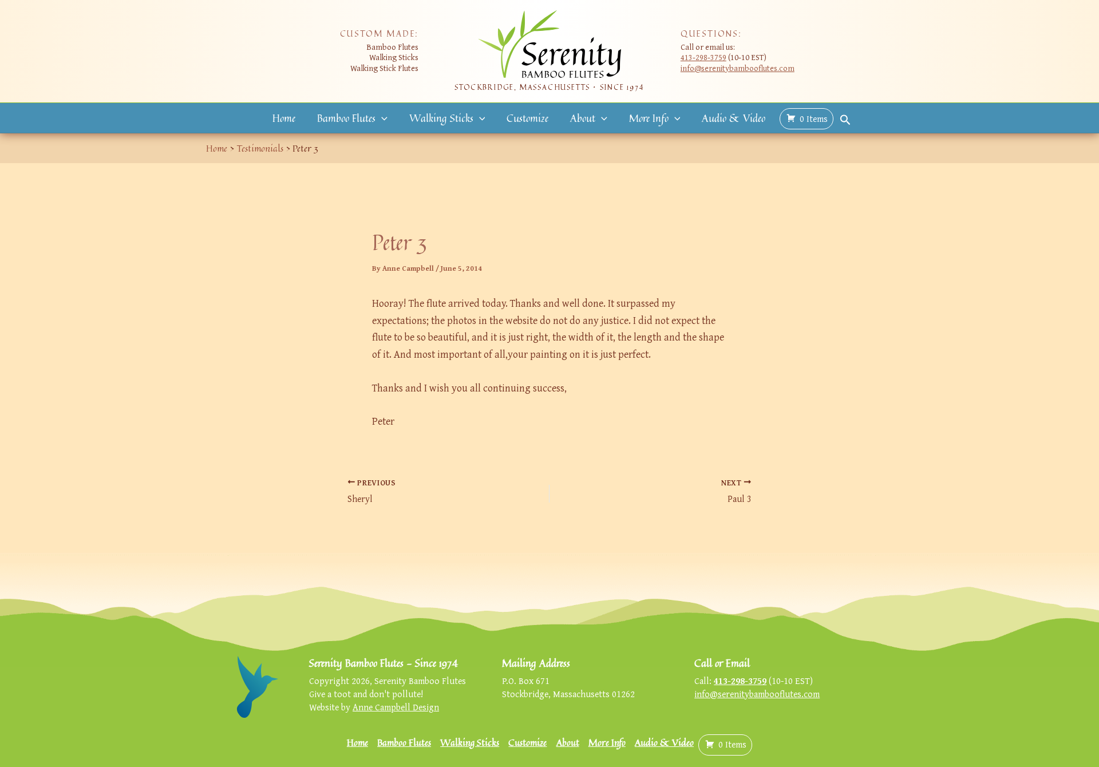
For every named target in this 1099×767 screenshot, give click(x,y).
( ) (814, 118)
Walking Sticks (441, 118)
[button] (381, 118)
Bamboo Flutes (346, 118)
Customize (527, 118)
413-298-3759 (703, 57)
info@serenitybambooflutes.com (737, 68)
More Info (649, 118)
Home (283, 118)
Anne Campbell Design (396, 707)
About (582, 118)
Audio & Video (733, 118)
